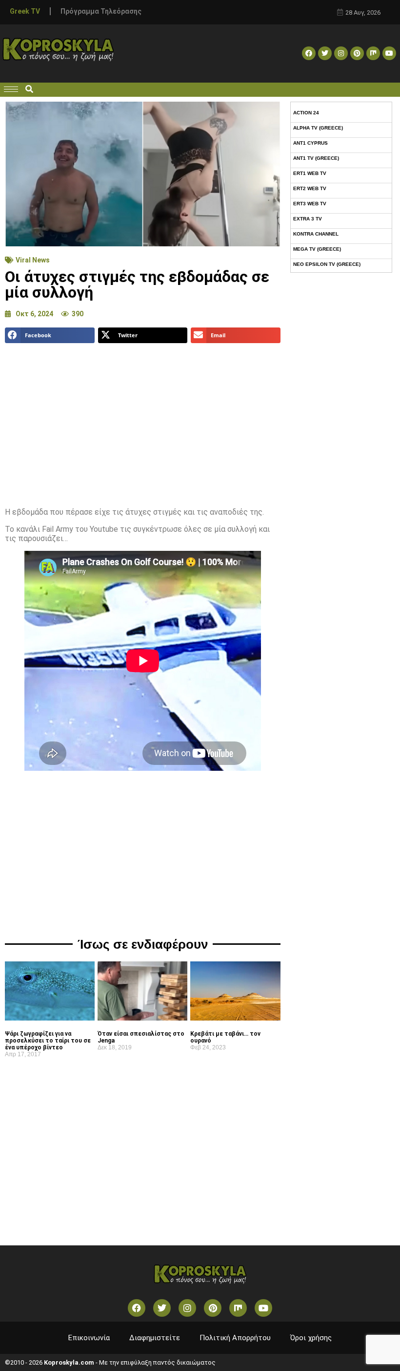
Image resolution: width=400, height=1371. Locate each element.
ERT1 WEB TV (309, 173)
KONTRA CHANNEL (316, 234)
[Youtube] (389, 53)
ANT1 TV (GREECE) (316, 158)
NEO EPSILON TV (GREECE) (326, 264)
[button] (29, 90)
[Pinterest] (357, 53)
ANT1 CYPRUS (310, 143)
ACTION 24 (306, 112)
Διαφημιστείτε (154, 1337)
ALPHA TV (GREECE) (318, 128)
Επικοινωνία (89, 1337)
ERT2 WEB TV (309, 188)
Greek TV (25, 11)
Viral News (33, 260)
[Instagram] (341, 53)
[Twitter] (325, 53)
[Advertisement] (142, 421)
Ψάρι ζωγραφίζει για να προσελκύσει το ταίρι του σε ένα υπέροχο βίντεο (48, 1040)
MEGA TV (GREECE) (317, 249)
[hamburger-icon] (11, 89)
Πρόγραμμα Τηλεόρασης (100, 11)
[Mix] (373, 53)
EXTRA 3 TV (307, 218)
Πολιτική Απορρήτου (235, 1337)
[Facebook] (309, 53)
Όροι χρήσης (311, 1337)
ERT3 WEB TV (309, 203)
